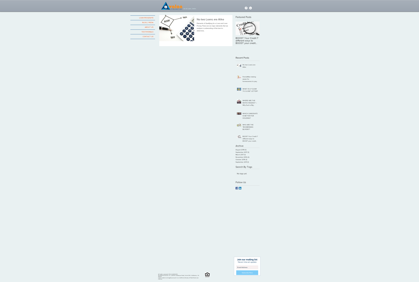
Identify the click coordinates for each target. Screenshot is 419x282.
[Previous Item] (239, 28)
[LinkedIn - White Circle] (250, 8)
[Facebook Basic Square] (237, 188)
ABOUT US (149, 27)
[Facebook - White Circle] (246, 8)
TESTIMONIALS (147, 32)
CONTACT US (148, 36)
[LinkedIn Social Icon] (240, 188)
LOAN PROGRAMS (146, 18)
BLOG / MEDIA (147, 22)
